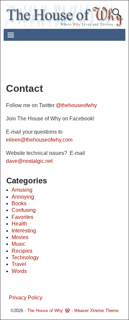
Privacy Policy (25, 297)
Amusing (22, 190)
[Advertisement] (69, 64)
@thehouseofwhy (76, 105)
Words (19, 271)
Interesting (24, 230)
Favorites (22, 217)
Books (19, 203)
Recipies (22, 251)
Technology (25, 257)
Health (19, 223)
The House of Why (45, 310)
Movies (20, 237)
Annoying (23, 197)
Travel (19, 264)
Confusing (24, 210)
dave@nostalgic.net (29, 161)
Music (18, 244)
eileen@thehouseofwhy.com (39, 140)
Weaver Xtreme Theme (96, 310)
